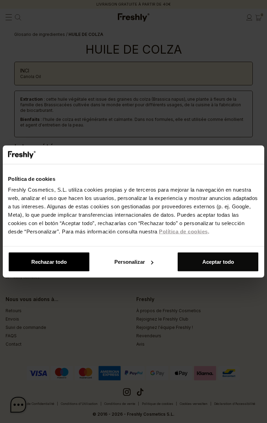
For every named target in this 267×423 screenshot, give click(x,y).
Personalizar (129, 262)
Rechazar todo (49, 262)
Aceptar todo (218, 262)
